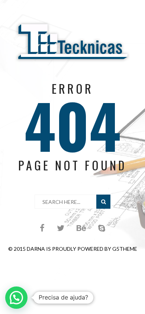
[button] (16, 297)
